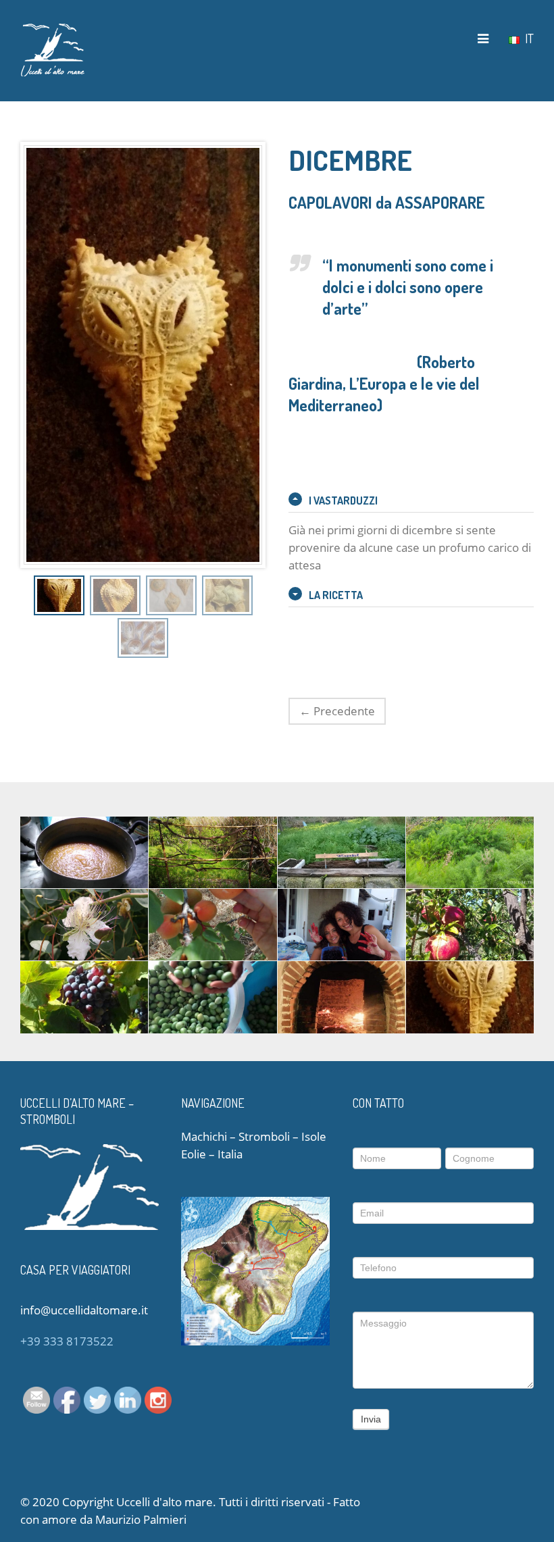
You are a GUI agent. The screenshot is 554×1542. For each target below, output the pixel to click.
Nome (369, 1136)
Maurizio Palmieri (140, 1519)
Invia (371, 1419)
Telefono (373, 1246)
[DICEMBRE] (59, 595)
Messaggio (381, 1300)
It (528, 38)
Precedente (337, 711)
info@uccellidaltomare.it (84, 1310)
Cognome (470, 1136)
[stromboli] (52, 49)
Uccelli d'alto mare (164, 1502)
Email (368, 1191)
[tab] (411, 500)
